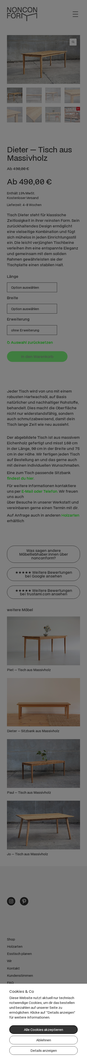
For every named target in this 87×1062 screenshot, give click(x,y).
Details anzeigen (43, 1050)
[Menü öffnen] (75, 14)
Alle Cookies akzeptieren (43, 1029)
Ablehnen (43, 1040)
